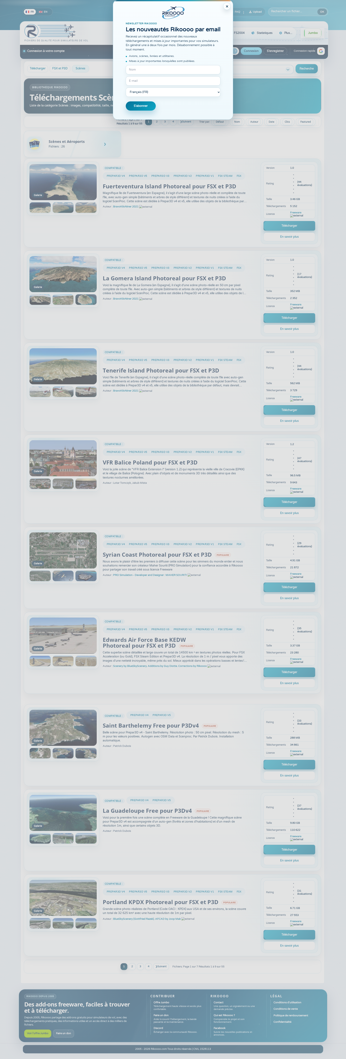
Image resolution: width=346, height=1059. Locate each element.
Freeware (295, 212)
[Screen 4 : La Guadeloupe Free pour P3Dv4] (86, 838)
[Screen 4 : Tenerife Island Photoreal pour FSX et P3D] (86, 391)
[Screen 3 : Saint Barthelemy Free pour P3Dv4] (63, 753)
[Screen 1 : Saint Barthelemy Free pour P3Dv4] (63, 728)
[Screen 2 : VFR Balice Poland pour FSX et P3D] (40, 483)
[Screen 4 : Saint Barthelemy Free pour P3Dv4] (86, 753)
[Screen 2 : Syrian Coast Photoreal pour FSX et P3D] (40, 575)
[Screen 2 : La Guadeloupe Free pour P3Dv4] (40, 838)
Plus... (288, 33)
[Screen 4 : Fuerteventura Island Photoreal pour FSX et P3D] (86, 207)
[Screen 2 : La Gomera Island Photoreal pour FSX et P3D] (40, 299)
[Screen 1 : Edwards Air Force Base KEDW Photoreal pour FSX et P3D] (63, 636)
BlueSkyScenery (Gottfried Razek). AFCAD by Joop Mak (147, 919)
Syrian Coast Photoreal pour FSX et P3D (157, 554)
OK (322, 11)
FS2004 (239, 33)
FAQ (237, 11)
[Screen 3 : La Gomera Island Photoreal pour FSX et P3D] (63, 299)
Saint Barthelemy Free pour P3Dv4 (151, 725)
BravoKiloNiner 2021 (126, 206)
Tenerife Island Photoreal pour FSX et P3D (161, 370)
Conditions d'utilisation (287, 1002)
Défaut (220, 121)
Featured (305, 121)
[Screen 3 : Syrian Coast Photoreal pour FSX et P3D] (63, 575)
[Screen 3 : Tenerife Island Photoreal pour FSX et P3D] (63, 391)
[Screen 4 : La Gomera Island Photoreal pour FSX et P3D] (86, 299)
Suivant (186, 121)
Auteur (254, 121)
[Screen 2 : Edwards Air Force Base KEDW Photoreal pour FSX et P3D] (40, 661)
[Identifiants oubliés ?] (234, 51)
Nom (237, 121)
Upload (257, 11)
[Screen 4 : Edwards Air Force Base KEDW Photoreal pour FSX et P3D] (86, 661)
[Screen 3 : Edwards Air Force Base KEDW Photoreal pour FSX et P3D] (63, 661)
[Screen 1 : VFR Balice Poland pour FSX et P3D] (63, 458)
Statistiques (265, 33)
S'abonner (141, 106)
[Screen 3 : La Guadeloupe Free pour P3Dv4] (63, 838)
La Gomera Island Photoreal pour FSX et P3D (164, 278)
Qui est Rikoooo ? (229, 1018)
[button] (321, 51)
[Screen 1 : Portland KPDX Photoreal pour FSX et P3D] (63, 898)
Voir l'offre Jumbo (37, 1033)
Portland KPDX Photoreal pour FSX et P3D (160, 902)
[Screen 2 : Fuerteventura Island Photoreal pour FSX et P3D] (40, 207)
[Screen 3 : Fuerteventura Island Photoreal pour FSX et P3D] (63, 207)
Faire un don (63, 1033)
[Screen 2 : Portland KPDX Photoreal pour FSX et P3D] (40, 923)
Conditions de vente (286, 1009)
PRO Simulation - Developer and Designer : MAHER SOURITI (150, 575)
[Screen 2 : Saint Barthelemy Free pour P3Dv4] (40, 753)
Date (271, 121)
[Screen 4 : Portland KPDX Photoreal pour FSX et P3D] (86, 923)
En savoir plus (289, 236)
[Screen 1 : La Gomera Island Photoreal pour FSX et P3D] (63, 274)
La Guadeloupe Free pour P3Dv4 (147, 810)
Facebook (233, 1031)
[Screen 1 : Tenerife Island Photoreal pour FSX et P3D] (63, 366)
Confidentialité (282, 1022)
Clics (287, 121)
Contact (234, 1006)
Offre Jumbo (177, 1006)
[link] (72, 144)
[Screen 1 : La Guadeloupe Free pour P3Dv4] (63, 813)
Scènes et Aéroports (67, 141)
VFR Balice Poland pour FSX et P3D (150, 462)
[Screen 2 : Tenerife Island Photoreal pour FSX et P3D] (40, 391)
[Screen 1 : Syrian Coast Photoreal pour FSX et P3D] (63, 550)
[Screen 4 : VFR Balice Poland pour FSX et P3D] (86, 483)
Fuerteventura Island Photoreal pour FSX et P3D (169, 186)
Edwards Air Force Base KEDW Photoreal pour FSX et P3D (144, 642)
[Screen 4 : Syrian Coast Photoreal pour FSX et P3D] (86, 575)
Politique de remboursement (291, 1015)
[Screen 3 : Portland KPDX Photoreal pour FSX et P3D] (63, 923)
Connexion (251, 51)
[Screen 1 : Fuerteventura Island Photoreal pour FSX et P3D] (63, 182)
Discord (175, 1030)
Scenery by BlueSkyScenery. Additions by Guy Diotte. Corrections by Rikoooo (160, 666)
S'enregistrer (275, 51)
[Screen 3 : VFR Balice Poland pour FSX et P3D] (63, 483)
